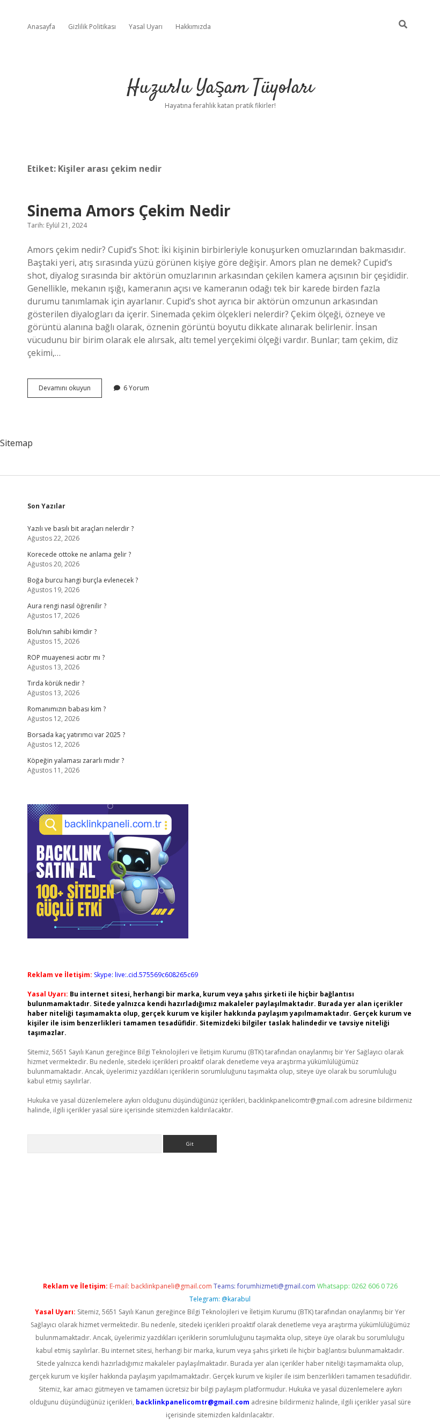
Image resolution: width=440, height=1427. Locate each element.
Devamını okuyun (70, 390)
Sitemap (16, 443)
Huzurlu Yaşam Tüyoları (220, 88)
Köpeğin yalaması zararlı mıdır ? (75, 760)
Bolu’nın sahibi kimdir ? (62, 631)
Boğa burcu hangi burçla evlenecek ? (82, 580)
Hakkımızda (193, 26)
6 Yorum (136, 387)
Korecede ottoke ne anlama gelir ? (79, 554)
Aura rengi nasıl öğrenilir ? (66, 605)
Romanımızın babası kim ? (66, 709)
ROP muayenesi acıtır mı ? (66, 657)
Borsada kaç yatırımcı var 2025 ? (76, 734)
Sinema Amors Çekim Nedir (129, 210)
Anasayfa (41, 26)
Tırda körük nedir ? (55, 683)
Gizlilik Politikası (92, 26)
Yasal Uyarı (146, 26)
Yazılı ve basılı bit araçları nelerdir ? (80, 528)
